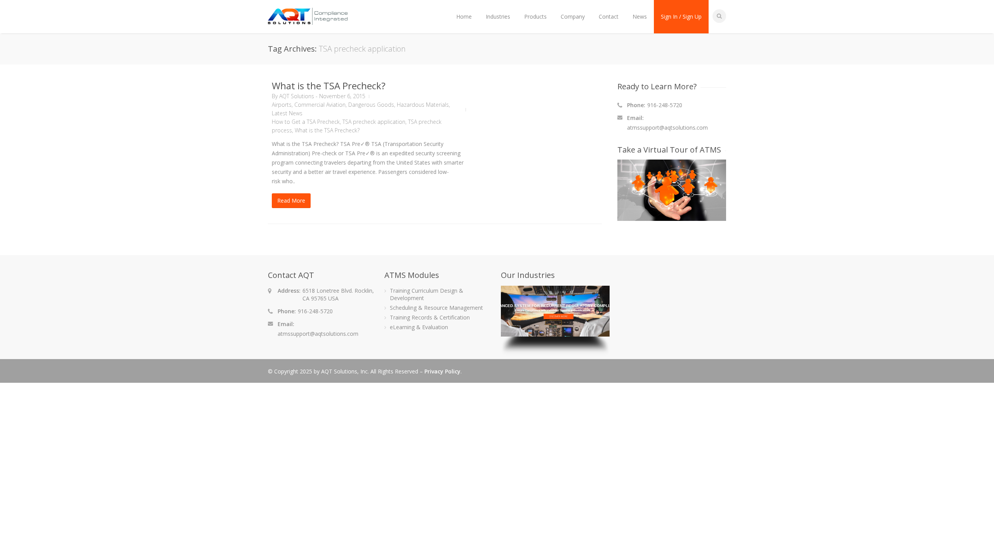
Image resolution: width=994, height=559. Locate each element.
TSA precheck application (373, 121)
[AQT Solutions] (308, 21)
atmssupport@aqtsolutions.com (667, 127)
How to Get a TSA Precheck (306, 121)
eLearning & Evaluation (419, 327)
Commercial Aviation (320, 104)
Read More (291, 200)
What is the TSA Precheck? (329, 85)
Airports (282, 104)
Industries (498, 16)
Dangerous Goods (371, 104)
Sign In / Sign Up (681, 16)
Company (573, 16)
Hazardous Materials (423, 104)
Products (535, 16)
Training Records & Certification (430, 317)
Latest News (287, 113)
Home (464, 16)
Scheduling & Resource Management (436, 307)
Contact (609, 16)
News (640, 16)
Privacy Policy (442, 371)
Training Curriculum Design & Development (426, 294)
